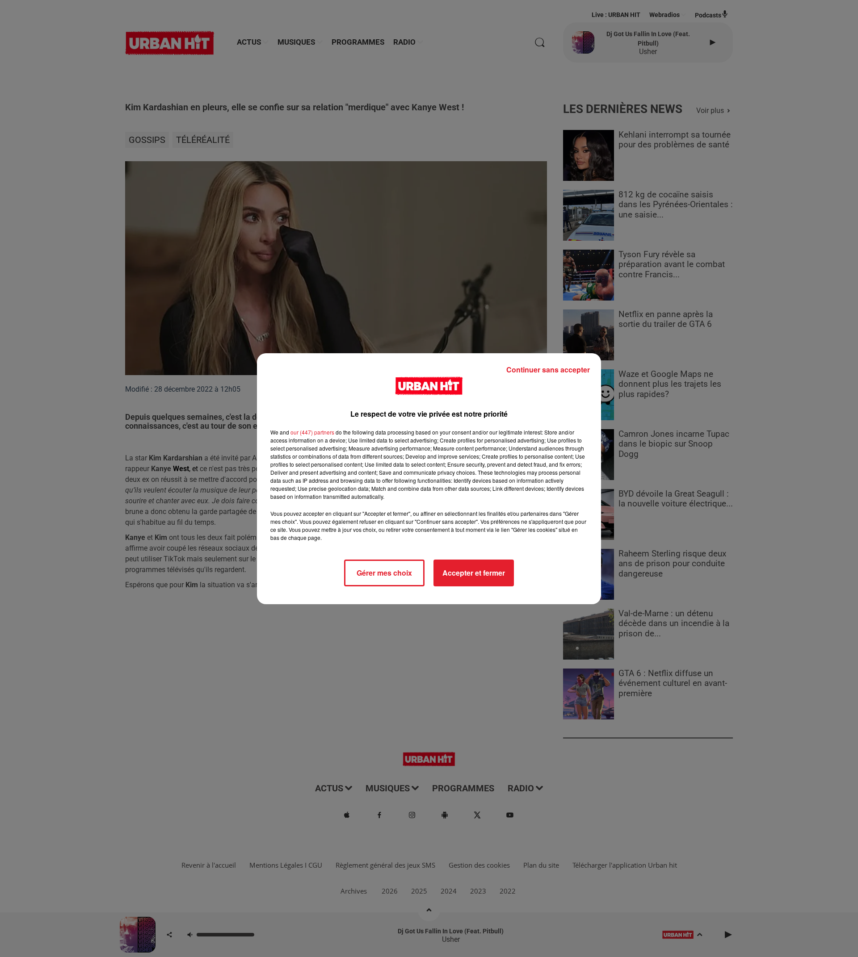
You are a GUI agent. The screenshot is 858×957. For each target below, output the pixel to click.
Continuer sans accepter (548, 369)
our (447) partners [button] (312, 432)
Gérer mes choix (384, 573)
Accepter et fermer (473, 573)
